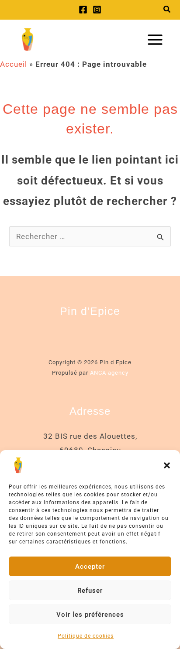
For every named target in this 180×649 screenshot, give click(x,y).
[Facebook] (83, 9)
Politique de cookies (86, 636)
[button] (167, 465)
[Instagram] (97, 9)
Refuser (90, 590)
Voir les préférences (90, 614)
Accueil (13, 64)
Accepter (90, 566)
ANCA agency (109, 372)
